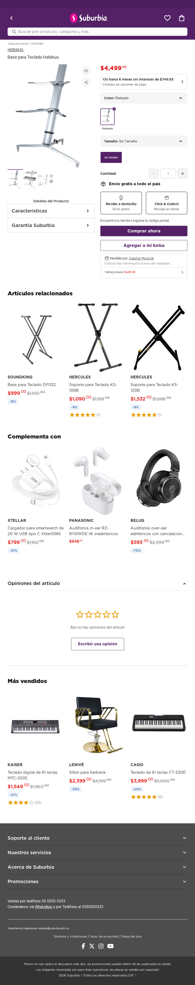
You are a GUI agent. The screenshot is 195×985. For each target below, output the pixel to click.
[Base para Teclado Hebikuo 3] (45, 179)
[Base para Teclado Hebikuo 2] (30, 179)
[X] (92, 946)
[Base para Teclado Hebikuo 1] (15, 179)
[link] (36, 354)
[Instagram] (100, 946)
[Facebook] (83, 946)
